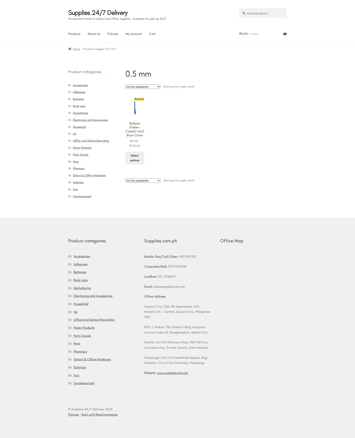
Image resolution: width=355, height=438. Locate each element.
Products (74, 34)
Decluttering (80, 113)
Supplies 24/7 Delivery (98, 12)
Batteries (78, 99)
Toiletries (78, 182)
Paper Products (82, 147)
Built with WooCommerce (100, 414)
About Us (94, 34)
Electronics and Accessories (90, 120)
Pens (76, 161)
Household (79, 127)
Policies (112, 34)
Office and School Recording (91, 141)
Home (76, 49)
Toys (75, 189)
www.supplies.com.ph (172, 373)
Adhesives (79, 92)
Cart (152, 34)
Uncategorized (82, 196)
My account (134, 34)
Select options (134, 158)
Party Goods (80, 154)
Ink (74, 134)
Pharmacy (79, 168)
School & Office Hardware (89, 175)
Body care (79, 106)
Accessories (80, 85)
